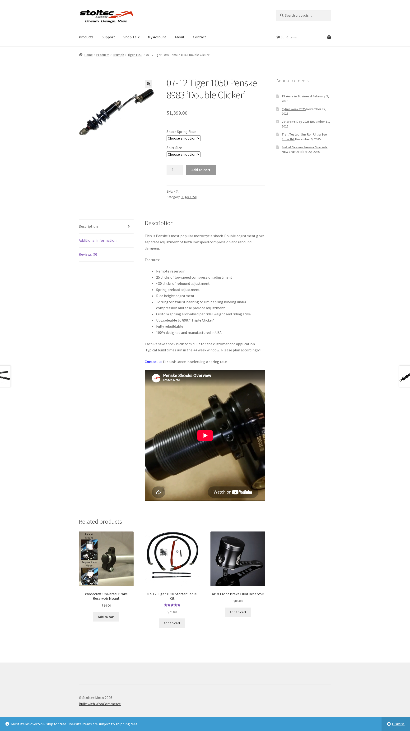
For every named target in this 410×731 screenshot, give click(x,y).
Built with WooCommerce (100, 703)
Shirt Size (174, 147)
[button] (148, 84)
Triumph (118, 55)
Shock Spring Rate (181, 131)
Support (108, 37)
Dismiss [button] (398, 724)
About (180, 37)
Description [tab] (88, 226)
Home (88, 55)
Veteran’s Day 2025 (295, 121)
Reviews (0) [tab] (88, 254)
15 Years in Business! (297, 96)
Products (86, 37)
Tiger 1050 (135, 55)
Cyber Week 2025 (294, 109)
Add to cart (200, 169)
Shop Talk (131, 37)
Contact (199, 37)
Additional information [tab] (97, 240)
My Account (157, 37)
